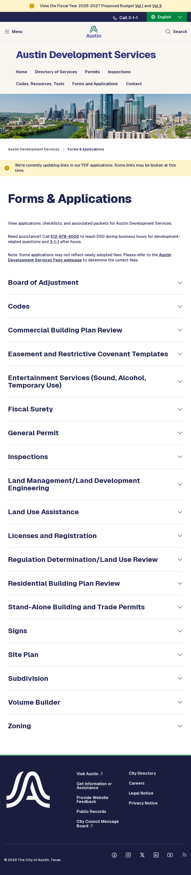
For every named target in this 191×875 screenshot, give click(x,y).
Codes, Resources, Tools (40, 84)
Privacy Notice (143, 803)
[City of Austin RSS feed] (184, 855)
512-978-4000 (64, 236)
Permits (92, 72)
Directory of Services (56, 72)
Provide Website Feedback (92, 800)
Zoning (19, 725)
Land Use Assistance (43, 511)
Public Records (91, 812)
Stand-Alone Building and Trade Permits (76, 606)
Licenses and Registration (52, 535)
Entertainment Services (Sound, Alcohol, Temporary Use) (77, 381)
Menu (17, 31)
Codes (19, 306)
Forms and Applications (95, 84)
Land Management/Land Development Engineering (74, 484)
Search (180, 31)
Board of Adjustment (43, 282)
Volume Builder (34, 702)
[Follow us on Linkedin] (156, 855)
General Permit (33, 432)
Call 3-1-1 (128, 18)
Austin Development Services (33, 149)
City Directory (142, 773)
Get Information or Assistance (94, 786)
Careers (136, 783)
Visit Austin (87, 773)
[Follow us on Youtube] (170, 855)
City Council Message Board (98, 824)
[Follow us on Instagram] (128, 855)
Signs (17, 630)
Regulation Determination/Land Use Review (83, 559)
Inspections (119, 72)
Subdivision (28, 678)
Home (21, 72)
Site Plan (23, 654)
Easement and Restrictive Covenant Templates (88, 353)
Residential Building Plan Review (64, 583)
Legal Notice (141, 793)
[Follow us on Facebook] (114, 855)
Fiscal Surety (30, 408)
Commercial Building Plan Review (65, 330)
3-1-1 (54, 241)
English (164, 17)
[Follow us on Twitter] (142, 855)
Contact (134, 84)
